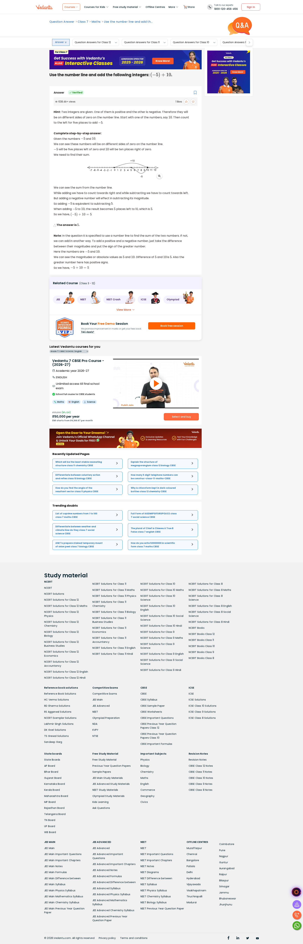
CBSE (143, 693)
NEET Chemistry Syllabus (155, 896)
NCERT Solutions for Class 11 (109, 584)
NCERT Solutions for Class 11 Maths (113, 590)
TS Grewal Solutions (56, 736)
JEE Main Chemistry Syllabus (61, 902)
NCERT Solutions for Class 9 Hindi (160, 670)
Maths (96, 22)
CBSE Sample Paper (152, 706)
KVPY (95, 730)
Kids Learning (100, 802)
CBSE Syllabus (148, 699)
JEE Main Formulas (55, 872)
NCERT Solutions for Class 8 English (210, 606)
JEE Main (97, 699)
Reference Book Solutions (60, 693)
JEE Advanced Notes (105, 870)
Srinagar (224, 886)
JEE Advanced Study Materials (111, 784)
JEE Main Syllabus (54, 884)
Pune (222, 850)
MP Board (50, 802)
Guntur (223, 862)
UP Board (49, 826)
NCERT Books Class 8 (201, 658)
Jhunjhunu (225, 904)
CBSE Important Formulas (156, 744)
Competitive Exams (104, 693)
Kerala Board (52, 790)
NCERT (48, 588)
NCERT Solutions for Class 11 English (114, 648)
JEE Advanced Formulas (107, 876)
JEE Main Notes (53, 866)
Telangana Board (55, 814)
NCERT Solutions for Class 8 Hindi (209, 622)
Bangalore (193, 860)
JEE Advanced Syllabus (106, 888)
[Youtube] (257, 938)
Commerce (147, 790)
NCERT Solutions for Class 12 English (66, 672)
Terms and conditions (134, 938)
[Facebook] (228, 938)
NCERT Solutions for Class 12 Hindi (65, 677)
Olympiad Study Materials (108, 796)
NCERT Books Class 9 (201, 652)
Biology (144, 766)
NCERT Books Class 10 (202, 646)
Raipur (223, 874)
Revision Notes (198, 759)
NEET (95, 712)
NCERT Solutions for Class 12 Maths (65, 606)
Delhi (190, 872)
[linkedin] (237, 938)
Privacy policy (107, 938)
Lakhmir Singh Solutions (59, 724)
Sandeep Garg (53, 742)
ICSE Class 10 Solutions (203, 706)
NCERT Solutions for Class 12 (61, 600)
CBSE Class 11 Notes (200, 772)
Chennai (192, 854)
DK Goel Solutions (55, 730)
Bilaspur (224, 880)
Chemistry (147, 772)
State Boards (52, 759)
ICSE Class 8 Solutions (202, 718)
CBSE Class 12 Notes (201, 766)
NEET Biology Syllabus (153, 902)
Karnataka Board (54, 784)
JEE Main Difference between (62, 878)
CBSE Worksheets (151, 712)
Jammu (224, 892)
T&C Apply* (87, 331)
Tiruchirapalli (195, 896)
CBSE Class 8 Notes (201, 790)
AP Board (49, 766)
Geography (147, 796)
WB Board (50, 832)
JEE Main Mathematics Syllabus (63, 896)
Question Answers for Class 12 (93, 42)
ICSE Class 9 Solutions (202, 712)
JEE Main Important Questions (63, 854)
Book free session (171, 326)
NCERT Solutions (54, 594)
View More (123, 310)
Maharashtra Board (56, 796)
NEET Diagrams (149, 872)
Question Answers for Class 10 (191, 42)
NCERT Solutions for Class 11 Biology (114, 612)
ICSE (191, 693)
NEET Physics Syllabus (153, 890)
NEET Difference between (156, 878)
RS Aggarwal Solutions (57, 712)
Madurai (192, 902)
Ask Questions (101, 808)
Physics (145, 759)
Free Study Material (104, 759)
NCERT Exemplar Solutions (60, 718)
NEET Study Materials (105, 790)
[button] (64, 300)
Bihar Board (51, 772)
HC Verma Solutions (56, 699)
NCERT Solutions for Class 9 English (162, 654)
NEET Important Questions (156, 854)
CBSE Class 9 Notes (201, 784)
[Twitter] (247, 938)
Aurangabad (227, 868)
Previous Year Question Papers (111, 766)
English (144, 784)
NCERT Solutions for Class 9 (157, 632)
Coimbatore (226, 844)
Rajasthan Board (54, 808)
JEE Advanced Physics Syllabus (111, 894)
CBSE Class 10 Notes (201, 778)
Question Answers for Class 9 (240, 42)
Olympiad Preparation (106, 718)
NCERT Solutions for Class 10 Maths (162, 590)
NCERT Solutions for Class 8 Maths (210, 590)
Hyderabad (193, 878)
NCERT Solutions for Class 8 (206, 584)
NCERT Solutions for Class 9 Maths (161, 638)
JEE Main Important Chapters (62, 860)
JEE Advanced (101, 706)
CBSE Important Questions (157, 718)
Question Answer (62, 22)
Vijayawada (194, 884)
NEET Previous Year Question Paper (162, 908)
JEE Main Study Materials (107, 778)
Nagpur (223, 856)
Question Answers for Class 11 (142, 42)
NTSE (95, 736)
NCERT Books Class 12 (202, 634)
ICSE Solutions (197, 699)
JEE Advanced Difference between (114, 882)
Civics (144, 802)
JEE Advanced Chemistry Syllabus (113, 910)
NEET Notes (147, 866)
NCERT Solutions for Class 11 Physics (114, 596)
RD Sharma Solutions (57, 706)
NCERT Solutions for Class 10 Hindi (161, 626)
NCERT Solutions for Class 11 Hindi (112, 654)
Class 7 (83, 22)
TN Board (49, 820)
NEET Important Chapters (156, 860)
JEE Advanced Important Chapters (114, 864)
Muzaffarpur (194, 848)
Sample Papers (101, 772)
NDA (94, 724)
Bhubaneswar (227, 898)
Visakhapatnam (196, 890)
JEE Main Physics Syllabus (59, 890)
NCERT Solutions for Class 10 (157, 584)
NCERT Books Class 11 (201, 640)
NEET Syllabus (148, 884)
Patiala (191, 866)
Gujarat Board (53, 778)
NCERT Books (196, 628)
